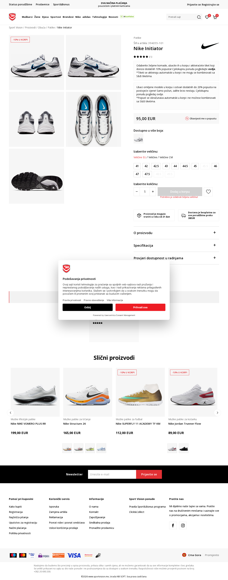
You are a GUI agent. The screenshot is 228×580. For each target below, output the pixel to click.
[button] (33, 17)
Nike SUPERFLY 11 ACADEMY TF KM (138, 423)
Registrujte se (210, 4)
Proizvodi (30, 27)
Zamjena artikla (58, 512)
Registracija (16, 512)
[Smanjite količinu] (137, 191)
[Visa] (32, 555)
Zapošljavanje (97, 517)
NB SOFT (121, 576)
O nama (93, 506)
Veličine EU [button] (140, 157)
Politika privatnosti (20, 533)
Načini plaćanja (17, 528)
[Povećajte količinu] (153, 191)
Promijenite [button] (212, 555)
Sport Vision (16, 27)
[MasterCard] (88, 555)
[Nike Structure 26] (87, 392)
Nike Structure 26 (74, 423)
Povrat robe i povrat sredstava (67, 522)
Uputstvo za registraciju (23, 522)
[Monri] (43, 555)
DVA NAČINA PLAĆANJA (114, 3)
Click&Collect (136, 512)
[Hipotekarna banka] (58, 555)
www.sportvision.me (98, 576)
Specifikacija (143, 245)
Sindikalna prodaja (99, 522)
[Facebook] (173, 525)
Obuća (41, 27)
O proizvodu (143, 233)
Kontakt (94, 512)
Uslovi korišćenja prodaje (63, 528)
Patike (51, 27)
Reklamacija (56, 517)
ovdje (211, 69)
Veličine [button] (153, 157)
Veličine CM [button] (166, 157)
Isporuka (54, 506)
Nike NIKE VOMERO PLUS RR (28, 423)
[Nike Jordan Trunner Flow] (192, 392)
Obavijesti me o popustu (203, 118)
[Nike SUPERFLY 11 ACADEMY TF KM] (140, 392)
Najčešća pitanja (18, 517)
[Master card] (22, 555)
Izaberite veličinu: (146, 151)
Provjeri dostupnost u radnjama (158, 258)
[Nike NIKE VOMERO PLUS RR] (35, 392)
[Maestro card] (13, 555)
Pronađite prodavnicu (101, 528)
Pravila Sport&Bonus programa (147, 506)
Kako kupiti (15, 506)
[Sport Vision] (12, 16)
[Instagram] (182, 525)
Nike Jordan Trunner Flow (184, 423)
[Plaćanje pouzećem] (98, 555)
